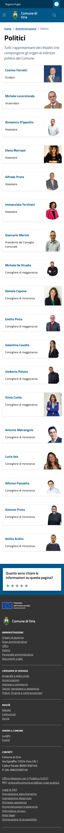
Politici (6, 650)
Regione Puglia (13, 4)
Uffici (5, 646)
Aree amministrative (14, 642)
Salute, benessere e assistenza (20, 688)
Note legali (8, 815)
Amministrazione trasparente (20, 807)
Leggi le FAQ (9, 790)
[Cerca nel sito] (54, 15)
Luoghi (6, 736)
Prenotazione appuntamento (19, 794)
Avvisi (5, 718)
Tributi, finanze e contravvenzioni (22, 693)
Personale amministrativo (17, 654)
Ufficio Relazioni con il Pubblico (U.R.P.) (25, 778)
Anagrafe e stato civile (15, 676)
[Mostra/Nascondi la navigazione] (4, 15)
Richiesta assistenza (14, 802)
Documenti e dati (12, 659)
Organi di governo (13, 637)
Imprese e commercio (15, 684)
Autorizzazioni (10, 680)
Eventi (6, 740)
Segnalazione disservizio (16, 798)
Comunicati (9, 714)
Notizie (6, 710)
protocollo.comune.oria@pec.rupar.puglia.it (33, 782)
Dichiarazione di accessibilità (19, 819)
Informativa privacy (14, 811)
